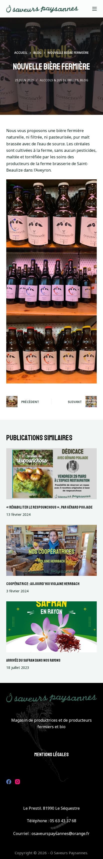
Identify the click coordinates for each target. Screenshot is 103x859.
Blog (84, 80)
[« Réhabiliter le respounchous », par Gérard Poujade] (51, 473)
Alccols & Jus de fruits (59, 80)
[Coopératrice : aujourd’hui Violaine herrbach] (51, 550)
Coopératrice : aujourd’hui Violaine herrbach (43, 583)
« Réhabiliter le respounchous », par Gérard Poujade (49, 507)
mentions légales (51, 754)
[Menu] (94, 9)
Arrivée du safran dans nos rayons (33, 660)
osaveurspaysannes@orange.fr (61, 833)
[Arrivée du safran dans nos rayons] (51, 626)
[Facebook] (8, 781)
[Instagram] (17, 781)
